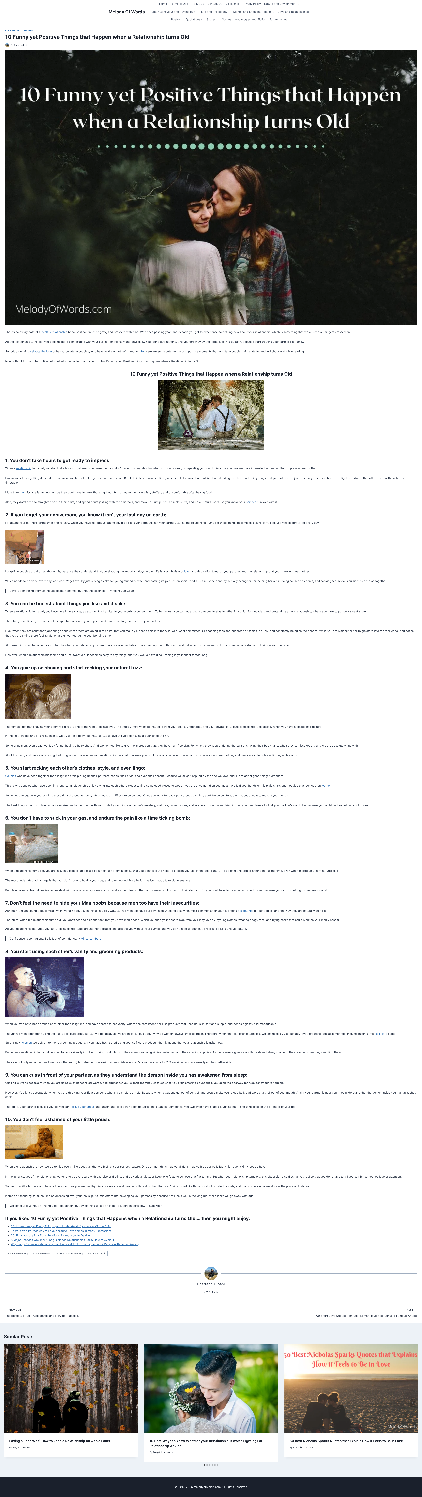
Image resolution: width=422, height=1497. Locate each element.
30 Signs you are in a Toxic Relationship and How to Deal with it (53, 1235)
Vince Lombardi (91, 938)
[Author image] (7, 45)
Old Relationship (97, 1253)
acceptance (245, 910)
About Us (198, 3)
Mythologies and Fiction (250, 19)
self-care (381, 1033)
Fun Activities (278, 19)
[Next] (412, 1403)
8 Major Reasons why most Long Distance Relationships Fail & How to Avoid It (62, 1240)
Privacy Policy (252, 3)
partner (251, 502)
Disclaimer (232, 3)
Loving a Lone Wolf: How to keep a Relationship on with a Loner (59, 1441)
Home (163, 3)
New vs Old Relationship (69, 1253)
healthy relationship (54, 332)
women (326, 785)
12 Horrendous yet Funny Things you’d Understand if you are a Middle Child (61, 1226)
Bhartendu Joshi (22, 45)
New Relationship (42, 1253)
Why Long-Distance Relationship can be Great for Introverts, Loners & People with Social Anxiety (75, 1244)
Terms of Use (179, 3)
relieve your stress (82, 1106)
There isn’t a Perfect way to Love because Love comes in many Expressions (61, 1231)
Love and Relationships (293, 11)
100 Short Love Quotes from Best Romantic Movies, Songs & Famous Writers (366, 1313)
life (142, 351)
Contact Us (214, 3)
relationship (23, 468)
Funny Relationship (17, 1253)
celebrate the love (40, 351)
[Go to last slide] (9, 1403)
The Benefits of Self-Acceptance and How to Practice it (42, 1313)
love (187, 571)
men (22, 492)
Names (226, 19)
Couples (10, 776)
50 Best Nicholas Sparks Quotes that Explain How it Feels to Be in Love (346, 1441)
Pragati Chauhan (21, 1447)
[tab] (204, 1465)
